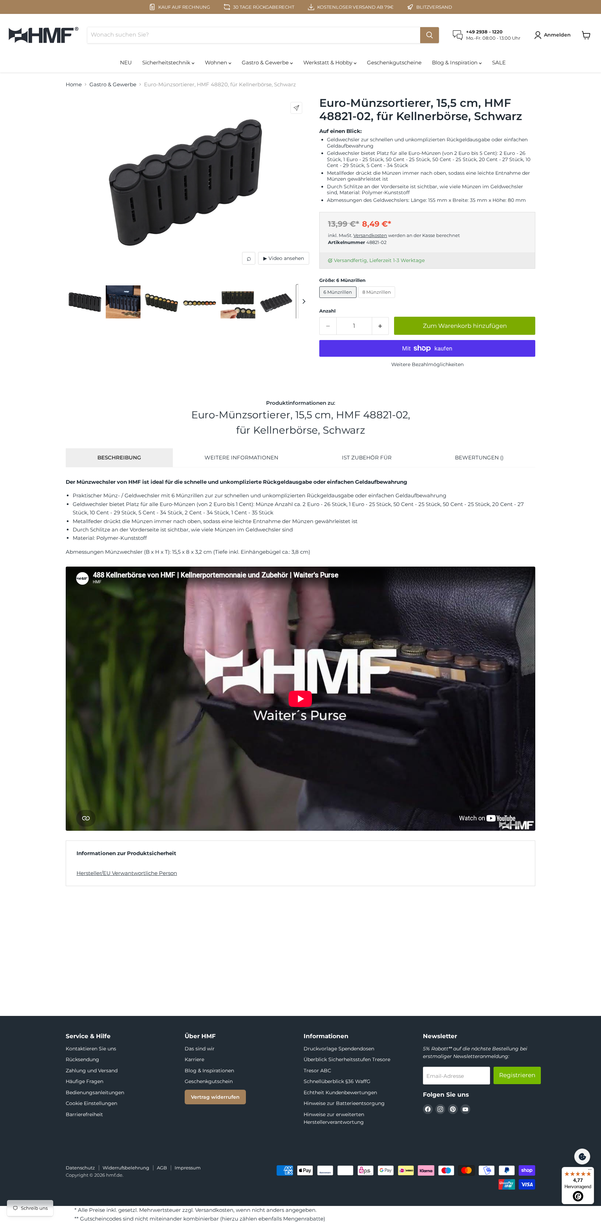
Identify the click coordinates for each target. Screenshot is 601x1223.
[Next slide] (303, 301)
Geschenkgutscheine (394, 62)
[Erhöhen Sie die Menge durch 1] (380, 326)
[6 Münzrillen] (338, 299)
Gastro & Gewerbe (266, 62)
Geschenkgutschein (209, 1081)
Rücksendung (82, 1059)
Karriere (194, 1059)
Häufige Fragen (84, 1081)
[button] (553, 35)
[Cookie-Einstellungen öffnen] (582, 1157)
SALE (499, 62)
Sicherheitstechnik (167, 62)
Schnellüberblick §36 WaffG (337, 1081)
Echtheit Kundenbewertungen (340, 1092)
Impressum (188, 1167)
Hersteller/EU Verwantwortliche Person (127, 873)
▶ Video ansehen (283, 258)
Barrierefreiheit (84, 1114)
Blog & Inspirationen (209, 1070)
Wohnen (217, 62)
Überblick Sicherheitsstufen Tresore (347, 1059)
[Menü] (590, 1171)
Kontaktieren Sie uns (91, 1049)
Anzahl (327, 311)
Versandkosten (370, 235)
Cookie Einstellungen (91, 1103)
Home (74, 84)
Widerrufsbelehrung (126, 1167)
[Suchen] (429, 35)
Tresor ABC (317, 1070)
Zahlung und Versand (92, 1070)
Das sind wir (200, 1049)
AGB (162, 1167)
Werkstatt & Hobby (328, 62)
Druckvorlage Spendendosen (339, 1049)
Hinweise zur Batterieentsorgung (344, 1103)
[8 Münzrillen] (377, 299)
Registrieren (517, 1075)
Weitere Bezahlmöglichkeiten (427, 364)
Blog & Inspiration (455, 62)
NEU (126, 62)
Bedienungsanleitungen (95, 1092)
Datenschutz (80, 1167)
